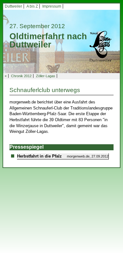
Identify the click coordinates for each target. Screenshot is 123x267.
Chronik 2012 (21, 76)
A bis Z (32, 6)
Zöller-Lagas (45, 76)
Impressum (51, 6)
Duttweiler (13, 6)
